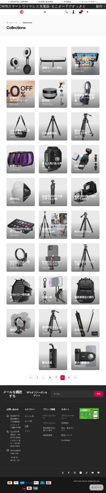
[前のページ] (31, 377)
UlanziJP (84, 481)
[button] (45, 12)
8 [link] (62, 377)
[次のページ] (75, 377)
